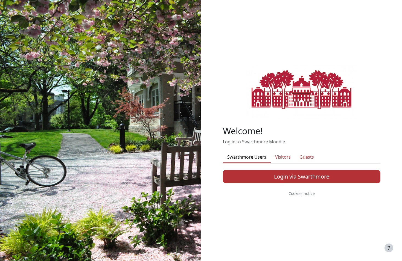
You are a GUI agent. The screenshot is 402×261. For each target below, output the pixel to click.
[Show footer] (388, 248)
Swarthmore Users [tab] (246, 157)
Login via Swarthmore (301, 176)
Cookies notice (302, 193)
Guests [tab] (306, 157)
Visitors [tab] (283, 157)
